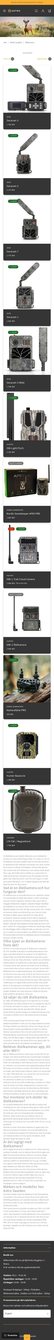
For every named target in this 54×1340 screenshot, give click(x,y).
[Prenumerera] (48, 1314)
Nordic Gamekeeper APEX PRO (23, 512)
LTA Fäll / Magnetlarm (19, 840)
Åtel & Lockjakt (16, 42)
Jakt (5, 42)
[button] (4, 10)
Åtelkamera (29, 42)
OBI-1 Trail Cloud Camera (21, 578)
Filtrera (6, 58)
